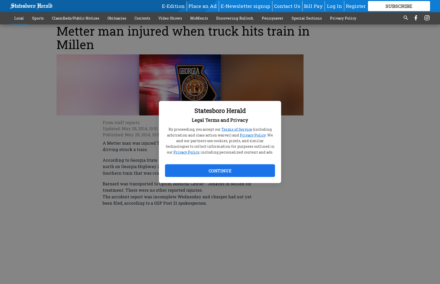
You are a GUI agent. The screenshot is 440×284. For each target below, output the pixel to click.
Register (356, 6)
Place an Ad (202, 6)
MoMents (199, 18)
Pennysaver (272, 18)
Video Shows (170, 18)
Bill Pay (313, 6)
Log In (334, 6)
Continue (220, 170)
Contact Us (287, 6)
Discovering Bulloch (235, 18)
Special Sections (307, 18)
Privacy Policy (253, 135)
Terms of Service (237, 129)
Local (19, 18)
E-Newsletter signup (245, 6)
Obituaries (116, 18)
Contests (142, 18)
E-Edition (173, 6)
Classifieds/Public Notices (75, 18)
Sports (38, 18)
